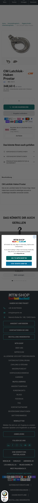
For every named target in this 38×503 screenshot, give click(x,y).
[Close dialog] (34, 237)
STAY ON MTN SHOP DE (19, 264)
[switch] (5, 500)
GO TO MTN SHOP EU (19, 258)
